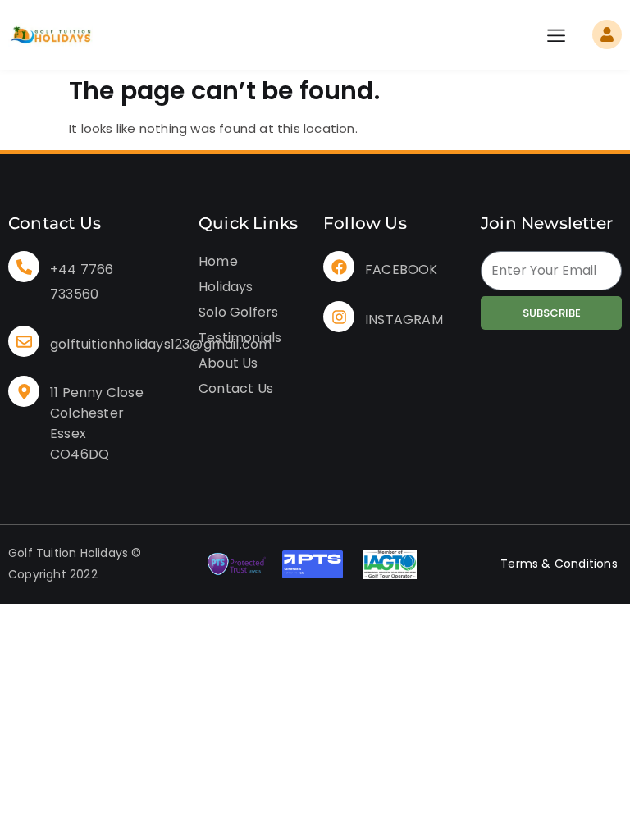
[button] (556, 34)
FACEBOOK (401, 269)
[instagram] (338, 316)
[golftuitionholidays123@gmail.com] (23, 341)
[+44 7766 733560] (23, 266)
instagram (404, 319)
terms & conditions (559, 563)
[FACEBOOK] (338, 266)
